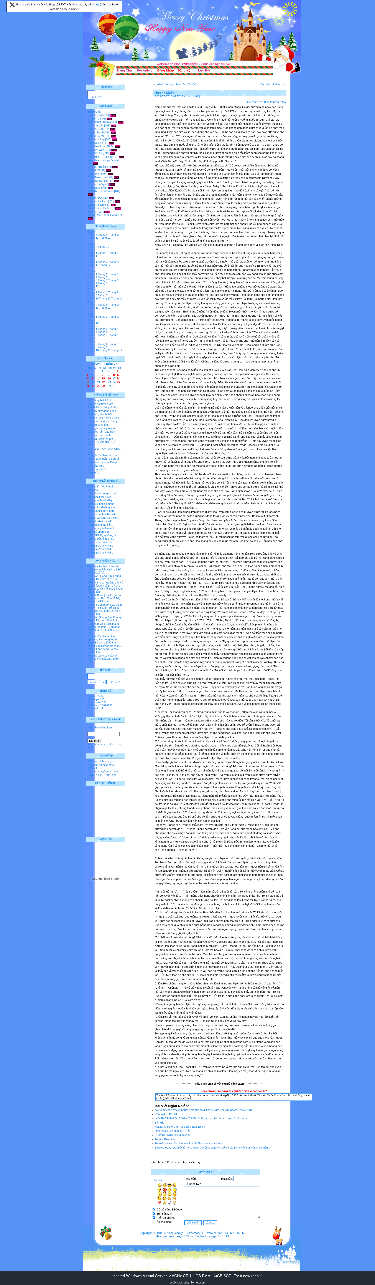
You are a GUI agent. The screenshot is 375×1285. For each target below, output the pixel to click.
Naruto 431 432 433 (166, 1114)
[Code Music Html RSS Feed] (116, 177)
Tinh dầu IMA (96, 465)
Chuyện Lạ (94, 118)
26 (88, 385)
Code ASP (94, 170)
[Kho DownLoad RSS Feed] (117, 146)
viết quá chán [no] (98, 531)
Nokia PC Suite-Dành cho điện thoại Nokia (180, 1126)
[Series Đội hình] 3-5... (101, 538)
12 (88, 378)
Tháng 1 (92, 252)
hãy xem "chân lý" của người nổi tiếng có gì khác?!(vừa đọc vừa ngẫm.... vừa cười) (203, 1110)
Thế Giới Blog (96, 153)
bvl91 (195, 96)
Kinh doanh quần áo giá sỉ (103, 458)
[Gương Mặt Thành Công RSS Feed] (90, 218)
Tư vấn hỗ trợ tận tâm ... (102, 404)
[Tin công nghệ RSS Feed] (113, 115)
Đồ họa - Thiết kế (98, 166)
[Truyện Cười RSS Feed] (112, 129)
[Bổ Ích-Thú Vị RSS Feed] (112, 184)
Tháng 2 (103, 262)
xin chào (93, 490)
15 (103, 378)
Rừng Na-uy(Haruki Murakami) (173, 1135)
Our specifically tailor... (101, 497)
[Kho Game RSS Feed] (110, 187)
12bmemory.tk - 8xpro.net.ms (203, 1233)
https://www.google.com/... (103, 493)
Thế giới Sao (95, 143)
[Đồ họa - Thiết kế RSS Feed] (115, 166)
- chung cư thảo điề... (100, 524)
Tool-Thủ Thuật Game (100, 191)
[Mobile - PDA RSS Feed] (111, 197)
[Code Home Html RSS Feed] (116, 180)
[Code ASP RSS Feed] (108, 170)
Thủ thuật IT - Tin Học (100, 156)
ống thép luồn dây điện (101, 431)
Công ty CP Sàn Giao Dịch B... (105, 455)
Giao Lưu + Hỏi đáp (99, 208)
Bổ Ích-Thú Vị (96, 184)
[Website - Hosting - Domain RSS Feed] (95, 163)
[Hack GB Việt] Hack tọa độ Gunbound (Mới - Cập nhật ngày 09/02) (104, 627)
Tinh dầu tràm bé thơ (100, 435)
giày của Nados (97, 469)
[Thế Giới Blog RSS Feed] (112, 153)
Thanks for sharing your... (102, 507)
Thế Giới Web (96, 149)
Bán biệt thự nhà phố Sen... (104, 407)
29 (103, 385)
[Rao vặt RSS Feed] (107, 211)
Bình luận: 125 (96, 699)
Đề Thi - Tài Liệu (97, 201)
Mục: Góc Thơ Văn (187, 84)
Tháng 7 (92, 234)
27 (93, 385)
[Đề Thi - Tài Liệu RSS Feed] (117, 201)
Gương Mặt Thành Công (102, 215)
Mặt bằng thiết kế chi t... (101, 400)
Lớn (259, 102)
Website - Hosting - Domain (104, 160)
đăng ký (97, 4)
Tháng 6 (92, 280)
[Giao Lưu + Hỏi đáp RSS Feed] (118, 208)
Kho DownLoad (97, 146)
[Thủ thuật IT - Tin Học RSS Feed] (121, 156)
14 (98, 378)
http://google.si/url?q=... (101, 500)
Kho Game (94, 187)
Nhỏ (283, 102)
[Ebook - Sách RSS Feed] (113, 204)
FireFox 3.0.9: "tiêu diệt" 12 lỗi (172, 1130)
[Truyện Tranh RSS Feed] (113, 132)
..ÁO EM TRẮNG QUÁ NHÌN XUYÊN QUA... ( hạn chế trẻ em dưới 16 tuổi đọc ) (201, 1118)
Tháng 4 (92, 246)
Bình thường (271, 102)
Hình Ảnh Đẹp (96, 139)
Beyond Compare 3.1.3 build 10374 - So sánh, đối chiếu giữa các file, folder (105, 607)
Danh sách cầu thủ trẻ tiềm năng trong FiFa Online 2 (103, 568)
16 (109, 378)
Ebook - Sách (96, 204)
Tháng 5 (103, 277)
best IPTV (93, 472)
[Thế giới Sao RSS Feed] (111, 143)
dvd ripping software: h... (102, 528)
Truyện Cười (95, 129)
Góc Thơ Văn (96, 125)
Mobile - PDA (95, 197)
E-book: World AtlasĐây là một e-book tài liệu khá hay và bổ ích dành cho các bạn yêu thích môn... (212, 1147)
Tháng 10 (114, 234)
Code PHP (94, 173)
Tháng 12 (104, 237)
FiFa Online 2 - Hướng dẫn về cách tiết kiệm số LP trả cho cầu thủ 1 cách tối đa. (105, 585)
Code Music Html (98, 177)
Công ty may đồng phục (102, 410)
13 (93, 378)
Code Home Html (98, 180)
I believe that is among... (102, 503)
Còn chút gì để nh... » (272, 84)
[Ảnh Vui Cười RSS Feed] (113, 136)
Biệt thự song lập (98, 424)
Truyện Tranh (96, 132)
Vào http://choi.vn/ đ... (100, 545)
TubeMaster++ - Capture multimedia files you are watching (189, 1143)
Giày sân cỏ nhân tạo (100, 438)
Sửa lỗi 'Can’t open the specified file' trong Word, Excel (102, 639)
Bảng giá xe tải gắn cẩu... (103, 428)
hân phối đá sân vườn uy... (103, 421)
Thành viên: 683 (97, 702)
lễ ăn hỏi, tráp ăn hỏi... (101, 414)
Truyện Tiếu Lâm (165, 1139)
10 (114, 374)
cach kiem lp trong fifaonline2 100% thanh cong (105, 648)
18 (118, 378)
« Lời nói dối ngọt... (165, 84)
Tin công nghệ (96, 115)
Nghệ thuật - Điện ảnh (101, 122)
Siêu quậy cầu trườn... (101, 542)
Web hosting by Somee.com (188, 1282)
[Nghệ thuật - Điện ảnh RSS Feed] (120, 122)
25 (118, 382)
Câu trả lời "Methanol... (101, 486)
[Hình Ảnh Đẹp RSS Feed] (114, 139)
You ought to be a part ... (102, 510)
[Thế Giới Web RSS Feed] (114, 149)
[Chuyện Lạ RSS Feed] (109, 118)
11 (118, 374)
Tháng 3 (113, 274)
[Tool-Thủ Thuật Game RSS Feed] (90, 194)
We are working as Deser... (103, 517)
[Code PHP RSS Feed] (110, 173)
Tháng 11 (93, 237)
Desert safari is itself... (100, 521)
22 (103, 382)
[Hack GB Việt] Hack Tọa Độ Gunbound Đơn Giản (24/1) (104, 597)
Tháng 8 (103, 234)
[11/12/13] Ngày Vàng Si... (103, 535)
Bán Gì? (159, 1122)
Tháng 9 (92, 283)
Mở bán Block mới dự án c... (104, 417)
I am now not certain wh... (103, 514)
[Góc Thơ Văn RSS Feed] (113, 125)
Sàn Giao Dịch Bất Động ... (103, 462)
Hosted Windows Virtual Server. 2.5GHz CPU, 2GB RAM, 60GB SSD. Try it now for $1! (187, 1275)
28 (98, 385)
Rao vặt (92, 211)
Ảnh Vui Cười (96, 136)
